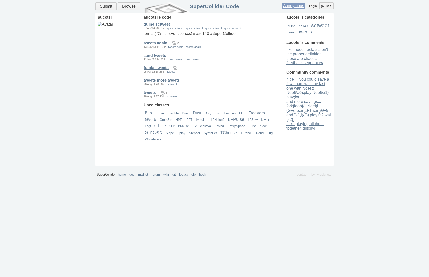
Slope (170, 133)
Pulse (253, 126)
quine (291, 26)
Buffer (159, 113)
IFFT (188, 120)
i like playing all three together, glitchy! (305, 126)
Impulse (201, 120)
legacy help (187, 174)
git (174, 174)
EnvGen (230, 113)
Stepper (194, 133)
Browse (129, 6)
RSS (329, 6)
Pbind (220, 126)
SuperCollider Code (214, 6)
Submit (106, 6)
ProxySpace (236, 126)
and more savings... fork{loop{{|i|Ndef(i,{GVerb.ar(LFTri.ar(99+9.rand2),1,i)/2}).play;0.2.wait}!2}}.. (308, 110)
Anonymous (293, 6)
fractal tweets (156, 68)
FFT (242, 113)
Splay (181, 133)
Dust (197, 113)
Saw (263, 126)
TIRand (245, 133)
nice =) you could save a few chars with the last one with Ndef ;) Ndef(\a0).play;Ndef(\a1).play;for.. (308, 88)
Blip (148, 113)
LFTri (265, 119)
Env (217, 113)
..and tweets (155, 55)
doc (132, 174)
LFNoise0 (217, 120)
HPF (179, 120)
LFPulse (236, 119)
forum (156, 174)
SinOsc (153, 132)
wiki (166, 174)
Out (172, 126)
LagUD (150, 126)
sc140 (303, 26)
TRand (259, 133)
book (202, 174)
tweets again (155, 43)
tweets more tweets (162, 80)
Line (162, 126)
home (122, 174)
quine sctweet (157, 24)
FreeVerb (257, 113)
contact (302, 174)
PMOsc (183, 126)
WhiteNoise (153, 139)
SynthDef (210, 133)
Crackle (173, 113)
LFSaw (253, 120)
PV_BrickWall (202, 126)
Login (313, 6)
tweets (305, 32)
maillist (143, 174)
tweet (291, 32)
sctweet (320, 25)
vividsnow (324, 174)
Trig (270, 133)
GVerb (150, 119)
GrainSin (166, 120)
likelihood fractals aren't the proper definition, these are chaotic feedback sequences (307, 56)
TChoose (228, 133)
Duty (208, 113)
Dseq (185, 113)
